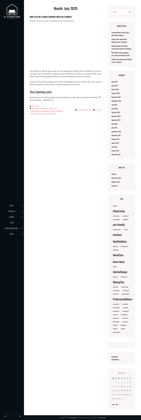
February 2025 (116, 112)
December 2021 (116, 154)
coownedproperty (116, 216)
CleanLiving (119, 211)
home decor (119, 262)
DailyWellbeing (125, 219)
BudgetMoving (35, 108)
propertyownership (116, 307)
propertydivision (125, 304)
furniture (117, 235)
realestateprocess (125, 318)
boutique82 (115, 357)
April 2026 (115, 85)
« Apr (113, 404)
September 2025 (116, 101)
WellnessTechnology (116, 332)
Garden (11, 217)
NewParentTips (115, 287)
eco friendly (119, 224)
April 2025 (115, 108)
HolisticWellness (116, 250)
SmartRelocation (51, 114)
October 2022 (116, 139)
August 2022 (115, 143)
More (12, 222)
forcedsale (126, 229)
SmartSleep (123, 328)
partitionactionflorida (125, 294)
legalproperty (115, 277)
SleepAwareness (125, 321)
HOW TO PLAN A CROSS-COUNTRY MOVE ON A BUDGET (51, 16)
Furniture (11, 211)
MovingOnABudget (45, 111)
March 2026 (115, 89)
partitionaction (115, 294)
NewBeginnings (59, 111)
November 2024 (116, 120)
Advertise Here (116, 182)
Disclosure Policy (116, 178)
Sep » (117, 404)
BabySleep (115, 206)
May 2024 (114, 128)
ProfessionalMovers (122, 299)
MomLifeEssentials (124, 277)
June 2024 (115, 124)
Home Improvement (11, 228)
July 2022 (114, 147)
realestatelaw (115, 314)
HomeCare (118, 255)
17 (121, 390)
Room (11, 234)
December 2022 (116, 135)
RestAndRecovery (116, 321)
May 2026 (114, 82)
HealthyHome (120, 241)
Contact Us (115, 186)
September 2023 (116, 131)
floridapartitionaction (117, 229)
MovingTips (52, 111)
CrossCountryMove (43, 108)
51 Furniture (73, 417)
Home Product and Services (84, 110)
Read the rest (48, 100)
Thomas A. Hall (35, 106)
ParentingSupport (126, 290)
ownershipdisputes (116, 290)
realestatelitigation (124, 314)
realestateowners (116, 318)
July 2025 (114, 105)
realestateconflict (125, 311)
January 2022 (115, 151)
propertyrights (125, 307)
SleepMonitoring (124, 325)
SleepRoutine (115, 328)
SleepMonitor (115, 325)
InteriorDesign (120, 272)
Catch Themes (102, 417)
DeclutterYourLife (53, 108)
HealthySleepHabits (124, 246)
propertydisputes (116, 304)
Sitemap (114, 174)
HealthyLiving (115, 246)
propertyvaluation (116, 311)
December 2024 (116, 116)
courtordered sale (125, 216)
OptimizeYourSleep (124, 287)
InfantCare (115, 266)
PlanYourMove (33, 114)
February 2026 (116, 93)
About (11, 205)
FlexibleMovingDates (35, 111)
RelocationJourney (42, 114)
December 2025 (116, 97)
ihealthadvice (115, 359)
